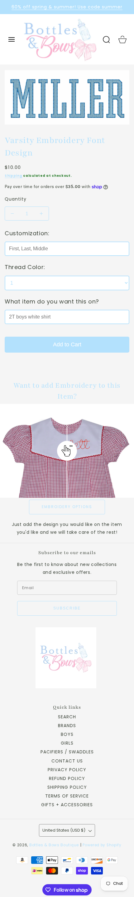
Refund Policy (67, 778)
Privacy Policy (67, 770)
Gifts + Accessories (67, 805)
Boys (67, 734)
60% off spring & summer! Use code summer (67, 7)
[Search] (106, 39)
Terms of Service (67, 796)
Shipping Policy (67, 787)
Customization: (27, 233)
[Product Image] (67, 97)
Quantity (15, 199)
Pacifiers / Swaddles (67, 752)
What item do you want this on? (52, 301)
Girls (67, 743)
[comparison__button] (67, 451)
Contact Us (67, 761)
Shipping (13, 175)
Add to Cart (67, 344)
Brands (67, 725)
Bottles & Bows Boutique (54, 845)
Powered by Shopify (102, 845)
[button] (11, 39)
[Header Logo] (60, 39)
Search (67, 717)
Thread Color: (25, 267)
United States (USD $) (63, 830)
